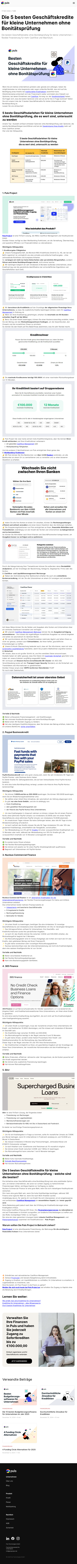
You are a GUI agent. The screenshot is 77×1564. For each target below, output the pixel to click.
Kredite (35, 830)
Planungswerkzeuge (10, 1220)
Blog (7, 1485)
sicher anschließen (28, 727)
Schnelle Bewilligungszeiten (16, 1161)
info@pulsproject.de (11, 1551)
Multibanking (11, 1507)
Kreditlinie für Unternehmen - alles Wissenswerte (21, 1303)
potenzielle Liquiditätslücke (13, 649)
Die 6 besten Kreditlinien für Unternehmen (18, 1306)
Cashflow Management (25, 444)
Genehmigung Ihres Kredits (53, 126)
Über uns (9, 1481)
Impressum (10, 1519)
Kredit (8, 1498)
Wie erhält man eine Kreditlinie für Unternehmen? (21, 1301)
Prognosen (15, 1278)
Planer (8, 1502)
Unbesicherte (11, 907)
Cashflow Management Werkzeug (28, 632)
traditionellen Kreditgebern (35, 92)
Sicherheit (10, 1528)
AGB (7, 1523)
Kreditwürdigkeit (58, 96)
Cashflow (34, 96)
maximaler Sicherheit (53, 656)
